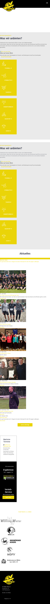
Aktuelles (2, 327)
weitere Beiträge (25, 424)
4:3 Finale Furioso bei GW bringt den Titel (9, 295)
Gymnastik (7, 80)
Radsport (8, 119)
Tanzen (7, 92)
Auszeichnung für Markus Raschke (8, 382)
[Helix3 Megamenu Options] (47, 3)
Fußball (8, 68)
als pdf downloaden (6, 56)
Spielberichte (3, 298)
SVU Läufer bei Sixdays (5, 324)
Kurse (8, 131)
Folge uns (6, 598)
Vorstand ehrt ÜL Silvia (5, 353)
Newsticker (2, 420)
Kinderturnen (8, 107)
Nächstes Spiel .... (4, 417)
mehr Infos (8, 497)
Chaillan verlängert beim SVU (6, 411)
